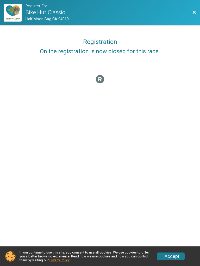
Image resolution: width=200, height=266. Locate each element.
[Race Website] (15, 13)
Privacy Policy (59, 260)
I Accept (170, 256)
